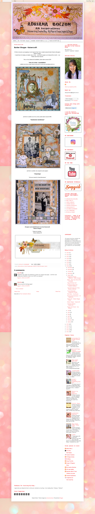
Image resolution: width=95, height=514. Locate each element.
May (69, 314)
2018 (67, 262)
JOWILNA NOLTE (70, 207)
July (69, 310)
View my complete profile (70, 87)
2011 (67, 331)
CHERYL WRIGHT (70, 202)
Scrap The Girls (69, 461)
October (70, 271)
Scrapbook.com (69, 477)
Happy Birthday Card (71, 283)
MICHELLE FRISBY (70, 212)
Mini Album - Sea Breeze (72, 294)
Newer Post (17, 291)
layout (46, 266)
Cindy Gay (19, 282)
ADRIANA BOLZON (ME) (72, 199)
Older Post (57, 291)
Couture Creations (70, 454)
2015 (67, 324)
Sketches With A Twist (71, 471)
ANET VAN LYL (69, 200)
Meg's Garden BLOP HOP (75, 360)
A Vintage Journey (70, 457)
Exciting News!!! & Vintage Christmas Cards (76, 339)
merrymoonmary (49, 498)
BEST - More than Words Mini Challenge (74, 280)
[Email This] (34, 264)
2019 (67, 260)
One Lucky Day (69, 479)
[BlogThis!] (35, 264)
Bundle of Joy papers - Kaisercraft (75, 392)
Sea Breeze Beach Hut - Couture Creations (72, 285)
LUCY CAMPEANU (70, 210)
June (69, 312)
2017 (67, 264)
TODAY (73, 434)
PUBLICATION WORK (54, 40)
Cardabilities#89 (75, 371)
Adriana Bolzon (21, 266)
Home (37, 291)
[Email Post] (32, 264)
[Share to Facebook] (38, 264)
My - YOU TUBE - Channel (23, 40)
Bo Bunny (68, 459)
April (69, 316)
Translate (75, 100)
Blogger (61, 498)
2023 (67, 252)
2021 (67, 256)
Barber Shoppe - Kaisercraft (73, 302)
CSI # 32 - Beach (76, 403)
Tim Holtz (68, 450)
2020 (67, 258)
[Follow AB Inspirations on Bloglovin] (71, 108)
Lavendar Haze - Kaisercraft (75, 413)
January (69, 321)
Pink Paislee (69, 452)
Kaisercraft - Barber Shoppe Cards (73, 299)
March (69, 318)
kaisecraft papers (40, 266)
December (70, 267)
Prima (67, 465)
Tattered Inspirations (71, 475)
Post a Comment (19, 288)
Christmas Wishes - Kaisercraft (71, 304)
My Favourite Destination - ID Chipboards (74, 296)
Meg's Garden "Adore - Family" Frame (75, 425)
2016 (67, 266)
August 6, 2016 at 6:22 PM (23, 278)
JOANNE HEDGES (70, 204)
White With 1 (69, 448)
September (70, 273)
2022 (67, 254)
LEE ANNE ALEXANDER (71, 209)
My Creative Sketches (71, 467)
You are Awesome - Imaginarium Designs (72, 291)
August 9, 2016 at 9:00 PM (23, 286)
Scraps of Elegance (70, 463)
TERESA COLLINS (70, 473)
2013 (67, 328)
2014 (67, 326)
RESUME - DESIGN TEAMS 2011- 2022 (39, 40)
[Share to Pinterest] (39, 264)
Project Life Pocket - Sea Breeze (73, 307)
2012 (67, 330)
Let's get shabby (70, 469)
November (70, 269)
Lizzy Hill (19, 273)
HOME (14, 40)
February (70, 320)
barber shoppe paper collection (30, 266)
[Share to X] (37, 264)
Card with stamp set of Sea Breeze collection (73, 288)
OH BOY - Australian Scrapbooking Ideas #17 (76, 381)
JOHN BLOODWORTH (71, 205)
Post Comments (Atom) (25, 294)
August (69, 275)
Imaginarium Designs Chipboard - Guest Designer (74, 277)
